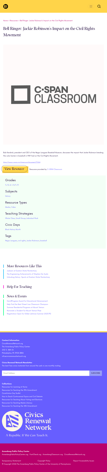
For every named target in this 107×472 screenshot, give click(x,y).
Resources (14, 20)
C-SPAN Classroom (54, 169)
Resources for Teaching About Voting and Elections (22, 399)
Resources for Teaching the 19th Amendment (19, 390)
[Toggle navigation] (91, 6)
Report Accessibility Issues (83, 461)
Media (7, 207)
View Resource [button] (14, 169)
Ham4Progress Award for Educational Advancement (27, 301)
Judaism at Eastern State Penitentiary (22, 271)
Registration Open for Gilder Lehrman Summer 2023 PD (29, 314)
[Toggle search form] (99, 6)
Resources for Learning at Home (14, 387)
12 (8, 185)
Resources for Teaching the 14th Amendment (19, 406)
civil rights (22, 241)
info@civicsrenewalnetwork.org (14, 356)
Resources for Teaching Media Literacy (17, 403)
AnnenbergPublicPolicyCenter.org (15, 454)
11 (5, 185)
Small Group (21, 218)
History (7, 196)
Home (5, 20)
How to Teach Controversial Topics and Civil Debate (22, 396)
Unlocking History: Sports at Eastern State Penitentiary (28, 277)
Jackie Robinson (33, 241)
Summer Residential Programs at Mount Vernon (25, 307)
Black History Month (13, 229)
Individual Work (32, 218)
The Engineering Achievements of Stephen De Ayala (27, 274)
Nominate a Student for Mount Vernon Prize (24, 311)
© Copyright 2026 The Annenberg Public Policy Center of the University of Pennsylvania (36, 464)
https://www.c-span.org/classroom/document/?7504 (21, 162)
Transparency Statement (11, 461)
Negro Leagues (11, 241)
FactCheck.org (35, 454)
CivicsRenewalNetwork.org (74, 454)
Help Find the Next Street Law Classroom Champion (27, 304)
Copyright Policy (44, 461)
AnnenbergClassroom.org (53, 454)
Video (13, 207)
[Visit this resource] (53, 98)
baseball (43, 241)
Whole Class (10, 218)
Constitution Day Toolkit (11, 393)
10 (18, 185)
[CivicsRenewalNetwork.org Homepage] (5, 6)
